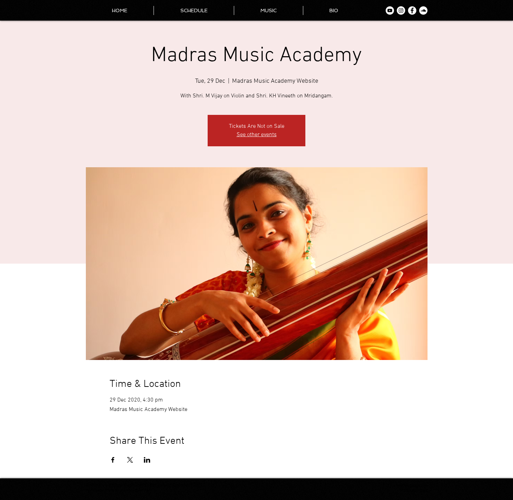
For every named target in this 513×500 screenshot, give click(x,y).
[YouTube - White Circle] (390, 10)
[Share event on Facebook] (113, 460)
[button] (333, 10)
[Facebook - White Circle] (412, 10)
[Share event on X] (130, 460)
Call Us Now (419, 485)
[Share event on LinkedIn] (147, 460)
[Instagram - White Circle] (401, 10)
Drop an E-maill (416, 490)
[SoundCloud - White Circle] (423, 10)
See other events (257, 134)
